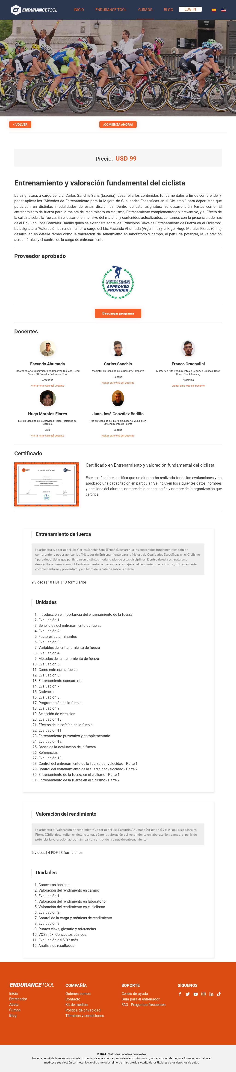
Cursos (15, 1010)
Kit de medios (76, 1005)
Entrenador (18, 999)
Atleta (14, 1004)
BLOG (168, 10)
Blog (13, 1015)
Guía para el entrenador (140, 999)
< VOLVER (20, 124)
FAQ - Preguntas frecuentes (143, 1005)
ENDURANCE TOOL (111, 10)
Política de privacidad (82, 1010)
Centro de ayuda (134, 993)
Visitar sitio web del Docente (47, 385)
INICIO (79, 10)
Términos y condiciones (84, 1016)
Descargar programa (118, 313)
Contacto (72, 999)
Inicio (13, 993)
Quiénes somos (78, 993)
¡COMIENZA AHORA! (118, 124)
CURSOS (145, 10)
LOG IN (190, 9)
